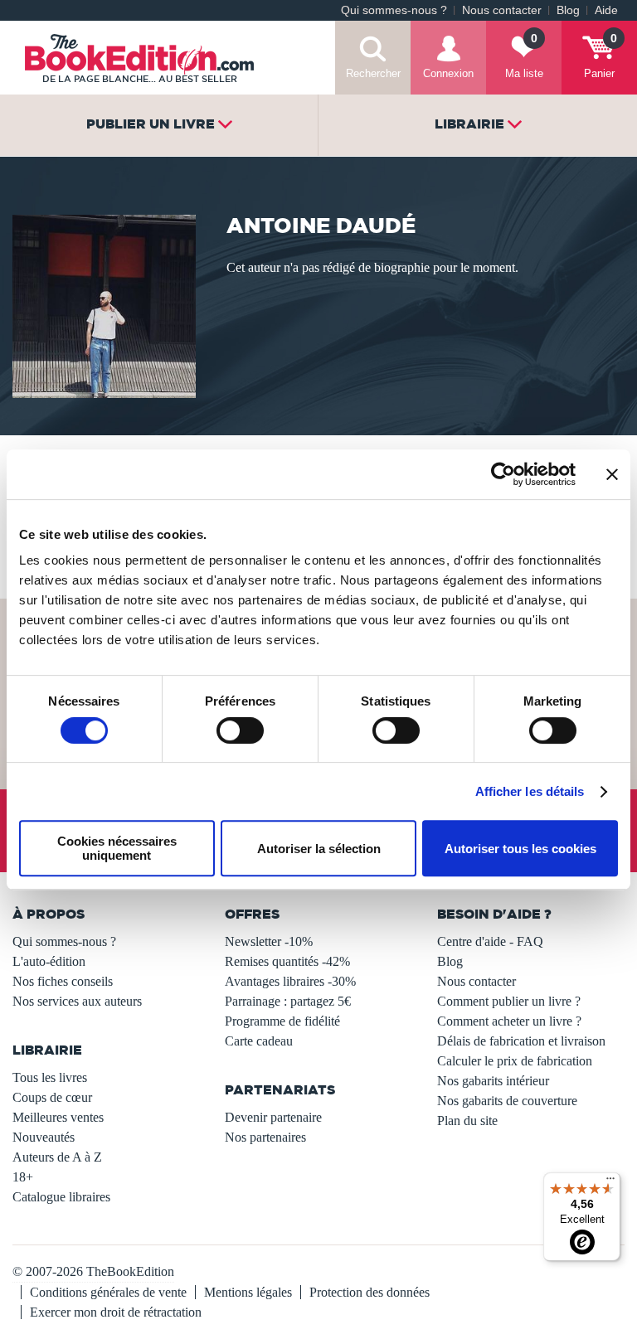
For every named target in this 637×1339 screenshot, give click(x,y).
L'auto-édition (48, 961)
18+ (22, 1177)
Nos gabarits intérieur (493, 1081)
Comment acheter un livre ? (509, 1021)
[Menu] (610, 1182)
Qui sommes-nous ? (394, 10)
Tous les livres (49, 1077)
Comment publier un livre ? (509, 1001)
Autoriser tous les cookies (520, 849)
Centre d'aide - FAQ (490, 941)
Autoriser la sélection (319, 849)
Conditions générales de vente (108, 1292)
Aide (606, 10)
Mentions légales (248, 1292)
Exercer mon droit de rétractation (116, 1312)
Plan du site (467, 1120)
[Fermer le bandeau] (612, 474)
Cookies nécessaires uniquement (117, 848)
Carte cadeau (259, 1041)
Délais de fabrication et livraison (521, 1041)
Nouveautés (43, 1137)
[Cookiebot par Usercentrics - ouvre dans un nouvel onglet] (503, 474)
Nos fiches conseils (62, 981)
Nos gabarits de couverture (507, 1101)
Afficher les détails (530, 791)
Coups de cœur (52, 1097)
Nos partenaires (265, 1137)
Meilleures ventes (58, 1117)
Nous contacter (502, 10)
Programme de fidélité (282, 1021)
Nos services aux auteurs (77, 1001)
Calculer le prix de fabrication (514, 1061)
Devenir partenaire (273, 1117)
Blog (568, 10)
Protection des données (369, 1292)
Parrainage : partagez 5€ (288, 1001)
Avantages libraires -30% (290, 981)
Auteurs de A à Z (57, 1157)
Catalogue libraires (61, 1197)
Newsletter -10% (269, 941)
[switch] (240, 730)
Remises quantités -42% (287, 961)
